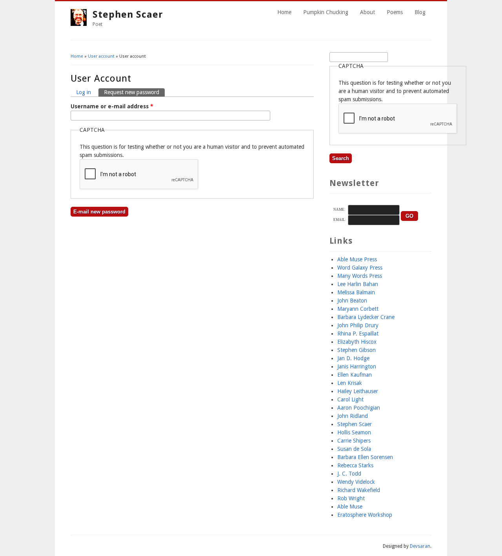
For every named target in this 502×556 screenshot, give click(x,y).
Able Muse (349, 506)
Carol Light (350, 399)
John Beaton (352, 300)
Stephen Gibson (356, 350)
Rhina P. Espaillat (357, 333)
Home (284, 12)
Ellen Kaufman (354, 375)
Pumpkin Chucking (325, 12)
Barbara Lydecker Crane (366, 317)
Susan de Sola (354, 449)
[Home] (79, 24)
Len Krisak (349, 383)
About (367, 12)
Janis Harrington (356, 366)
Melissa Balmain (356, 292)
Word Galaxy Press (359, 267)
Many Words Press (359, 276)
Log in (83, 92)
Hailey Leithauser (357, 391)
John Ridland (352, 416)
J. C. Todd (349, 473)
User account (101, 56)
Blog (420, 12)
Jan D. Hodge (353, 358)
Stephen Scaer (128, 14)
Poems (395, 12)
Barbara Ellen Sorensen (365, 457)
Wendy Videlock (356, 482)
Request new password (134, 92)
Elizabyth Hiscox (356, 342)
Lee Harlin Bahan (357, 284)
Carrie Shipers (354, 441)
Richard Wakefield (358, 490)
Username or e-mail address (112, 106)
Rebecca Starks (355, 465)
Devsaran (420, 546)
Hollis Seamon (354, 432)
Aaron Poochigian (358, 408)
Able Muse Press (357, 259)
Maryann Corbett (357, 309)
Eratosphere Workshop (364, 515)
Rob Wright (351, 498)
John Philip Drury (357, 325)
